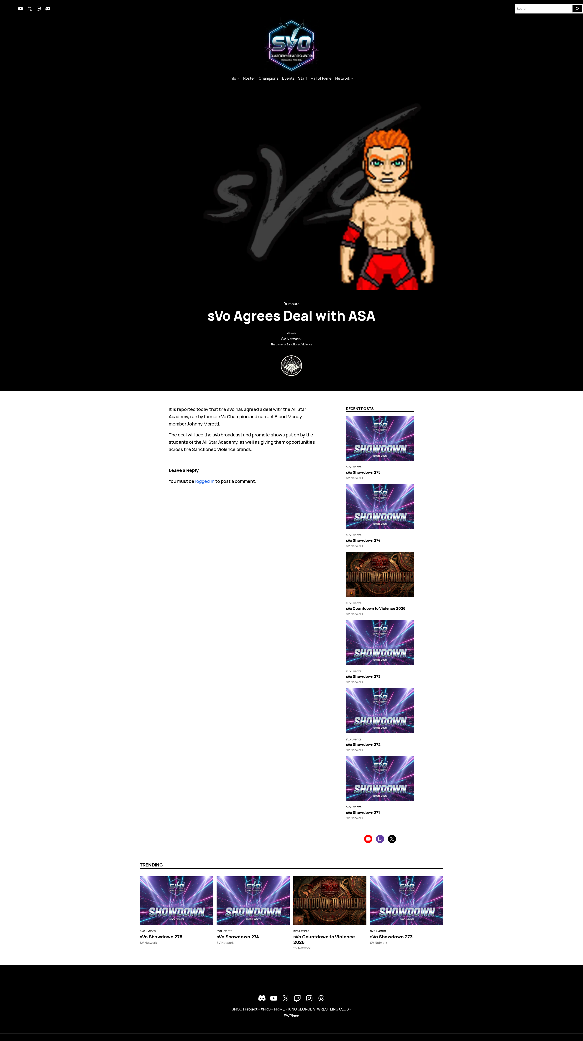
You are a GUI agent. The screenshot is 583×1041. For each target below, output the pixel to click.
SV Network (291, 338)
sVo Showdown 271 (363, 812)
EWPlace (291, 1015)
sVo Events (353, 467)
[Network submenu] (352, 78)
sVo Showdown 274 (363, 540)
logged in (205, 481)
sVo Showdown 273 (363, 676)
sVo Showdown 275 (363, 472)
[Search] (577, 9)
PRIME (279, 1009)
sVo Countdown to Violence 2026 (375, 608)
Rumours (291, 303)
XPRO (266, 1009)
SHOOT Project (245, 1009)
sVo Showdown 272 (363, 744)
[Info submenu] (238, 78)
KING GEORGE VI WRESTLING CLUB (318, 1009)
